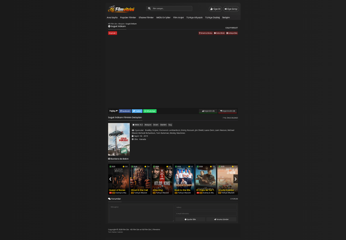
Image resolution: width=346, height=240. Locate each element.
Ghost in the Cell (139, 190)
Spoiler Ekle (191, 219)
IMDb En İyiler (163, 17)
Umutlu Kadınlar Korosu (229, 190)
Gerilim (163, 124)
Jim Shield (199, 130)
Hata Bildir (220, 33)
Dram (155, 124)
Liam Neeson (221, 130)
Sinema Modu (206, 33)
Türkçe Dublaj (212, 17)
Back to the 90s (182, 190)
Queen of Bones (117, 190)
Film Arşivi (178, 17)
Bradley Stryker (151, 130)
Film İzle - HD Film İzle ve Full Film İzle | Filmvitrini (141, 229)
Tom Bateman (162, 133)
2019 (146, 136)
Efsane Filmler (146, 17)
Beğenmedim (227, 111)
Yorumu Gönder (222, 219)
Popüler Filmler (128, 17)
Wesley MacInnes (177, 133)
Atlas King (158, 190)
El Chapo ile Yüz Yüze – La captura (214, 190)
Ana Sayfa (112, 17)
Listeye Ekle (232, 33)
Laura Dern (209, 130)
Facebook (125, 111)
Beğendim (208, 111)
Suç (170, 124)
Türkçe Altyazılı (194, 17)
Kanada (142, 139)
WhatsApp (150, 111)
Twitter (138, 111)
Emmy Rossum (187, 130)
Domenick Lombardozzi (169, 130)
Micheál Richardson (146, 133)
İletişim (226, 17)
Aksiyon (148, 124)
